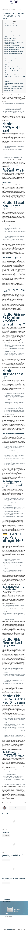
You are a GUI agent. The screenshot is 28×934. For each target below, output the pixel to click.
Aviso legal (5, 896)
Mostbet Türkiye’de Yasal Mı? (10, 38)
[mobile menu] (26, 2)
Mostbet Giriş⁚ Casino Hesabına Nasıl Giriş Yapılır (14, 51)
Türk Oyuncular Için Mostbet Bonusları (12, 74)
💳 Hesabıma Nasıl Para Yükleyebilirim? (12, 45)
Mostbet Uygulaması (9, 72)
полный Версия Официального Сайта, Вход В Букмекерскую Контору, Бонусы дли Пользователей (13, 855)
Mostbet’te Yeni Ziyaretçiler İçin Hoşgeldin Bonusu (14, 86)
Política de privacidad (7, 901)
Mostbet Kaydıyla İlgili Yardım (10, 23)
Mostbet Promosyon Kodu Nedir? (11, 58)
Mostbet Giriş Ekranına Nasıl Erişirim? (12, 49)
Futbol (6, 64)
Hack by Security (9, 929)
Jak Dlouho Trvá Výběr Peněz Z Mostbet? (13, 33)
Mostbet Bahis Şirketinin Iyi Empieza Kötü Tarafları (14, 47)
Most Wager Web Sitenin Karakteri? (11, 56)
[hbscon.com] (14, 2)
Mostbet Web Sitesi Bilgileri (10, 40)
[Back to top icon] (25, 931)
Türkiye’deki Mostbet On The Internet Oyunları (13, 68)
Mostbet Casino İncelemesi (10, 60)
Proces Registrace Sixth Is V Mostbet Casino (13, 88)
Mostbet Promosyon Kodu (10, 31)
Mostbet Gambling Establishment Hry (12, 70)
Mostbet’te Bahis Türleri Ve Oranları (11, 66)
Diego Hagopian (11, 9)
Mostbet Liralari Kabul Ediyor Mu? (11, 29)
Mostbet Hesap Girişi (9, 90)
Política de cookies (6, 899)
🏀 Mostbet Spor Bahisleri (10, 62)
